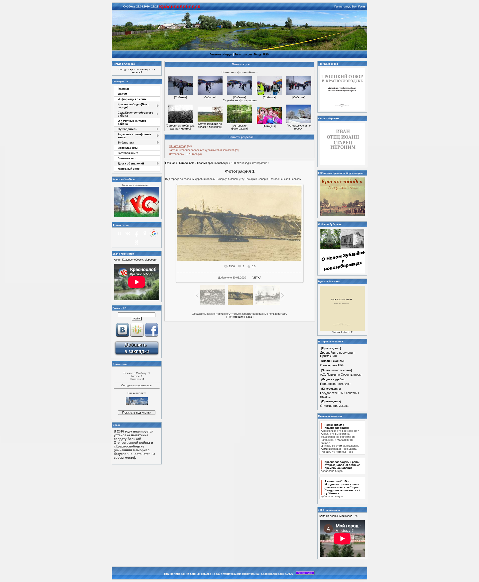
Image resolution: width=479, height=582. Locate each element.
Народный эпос (128, 168)
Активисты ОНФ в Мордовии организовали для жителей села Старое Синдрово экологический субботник (342, 487)
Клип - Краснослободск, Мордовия (135, 259)
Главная (215, 54)
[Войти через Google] (154, 233)
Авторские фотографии (239, 127)
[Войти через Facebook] (136, 233)
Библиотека (126, 142)
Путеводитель (127, 129)
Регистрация (243, 54)
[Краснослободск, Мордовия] (137, 355)
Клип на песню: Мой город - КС (338, 515)
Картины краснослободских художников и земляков (202, 149)
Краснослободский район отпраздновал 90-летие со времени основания (342, 464)
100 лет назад (177, 146)
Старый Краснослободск (212, 162)
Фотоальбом (186, 162)
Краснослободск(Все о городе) (133, 106)
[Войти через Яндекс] (145, 233)
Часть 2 (348, 332)
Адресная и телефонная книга (134, 136)
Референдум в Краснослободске (337, 426)
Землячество (126, 158)
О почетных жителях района (132, 122)
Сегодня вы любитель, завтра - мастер (181, 127)
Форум (227, 54)
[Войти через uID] (119, 233)
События (180, 97)
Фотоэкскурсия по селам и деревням (210, 125)
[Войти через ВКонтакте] (128, 233)
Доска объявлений (131, 163)
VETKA (256, 277)
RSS (266, 54)
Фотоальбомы (127, 147)
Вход (257, 54)
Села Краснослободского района (135, 114)
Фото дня (269, 126)
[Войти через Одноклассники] (136, 242)
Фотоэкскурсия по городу (299, 127)
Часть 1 (337, 332)
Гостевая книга (128, 152)
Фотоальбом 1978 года (183, 153)
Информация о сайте (132, 99)
